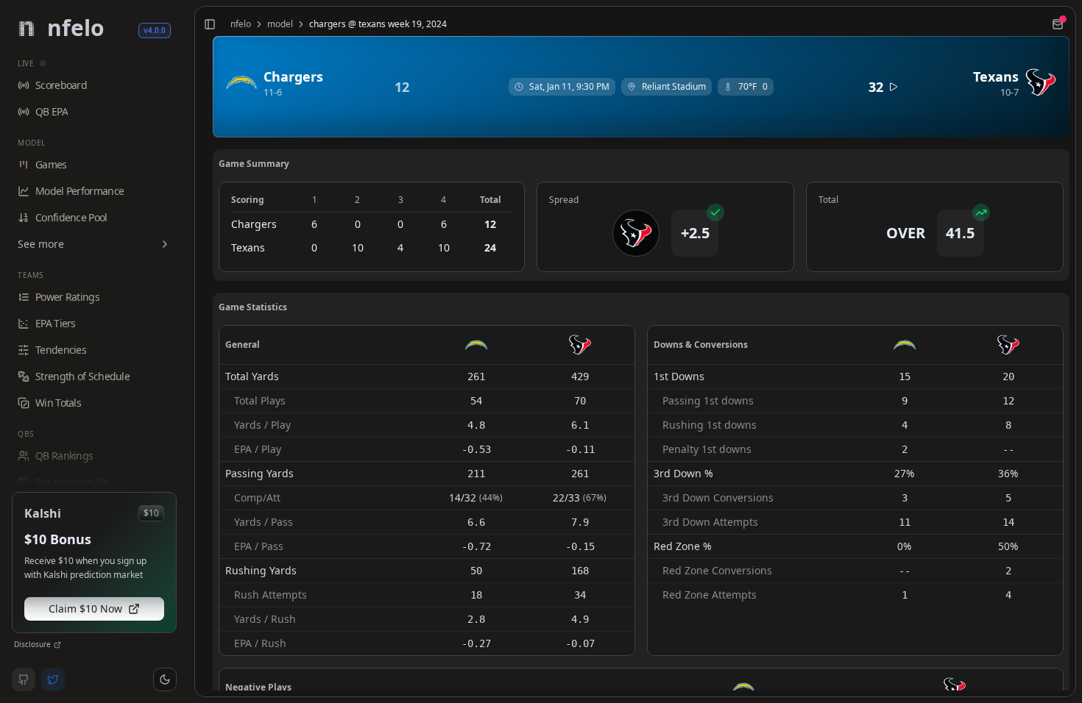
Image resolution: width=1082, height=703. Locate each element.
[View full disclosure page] (57, 645)
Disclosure (32, 644)
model (280, 24)
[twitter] (53, 679)
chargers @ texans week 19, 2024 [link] (378, 24)
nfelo (240, 24)
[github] (23, 679)
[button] (165, 679)
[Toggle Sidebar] (188, 351)
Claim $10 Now (85, 608)
